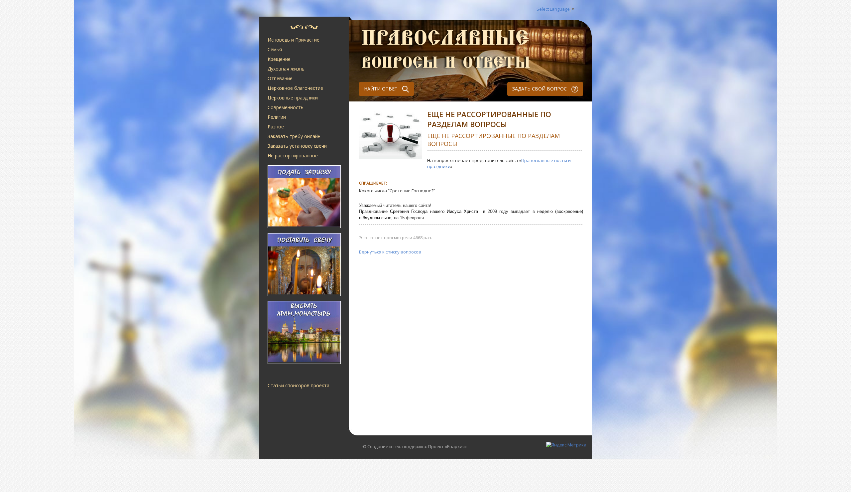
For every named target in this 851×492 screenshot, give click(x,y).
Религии (277, 117)
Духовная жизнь (286, 69)
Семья (275, 49)
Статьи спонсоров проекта (298, 385)
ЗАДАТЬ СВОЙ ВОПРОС (540, 88)
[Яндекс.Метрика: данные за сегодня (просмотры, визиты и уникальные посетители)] (566, 445)
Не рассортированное (293, 155)
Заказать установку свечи (297, 146)
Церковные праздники (293, 97)
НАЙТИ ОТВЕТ (381, 88)
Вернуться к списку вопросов (390, 252)
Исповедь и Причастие (293, 40)
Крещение (279, 59)
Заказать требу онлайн (294, 136)
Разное (276, 126)
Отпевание (280, 78)
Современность (286, 107)
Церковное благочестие (295, 88)
